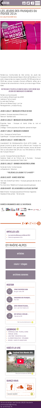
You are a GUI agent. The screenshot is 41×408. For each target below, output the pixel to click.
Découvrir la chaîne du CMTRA (23, 373)
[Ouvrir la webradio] (17, 329)
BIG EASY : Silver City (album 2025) (17, 340)
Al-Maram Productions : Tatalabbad (18, 338)
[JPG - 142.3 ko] (21, 216)
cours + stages (20, 263)
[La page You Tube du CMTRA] (29, 390)
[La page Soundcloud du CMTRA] (20, 390)
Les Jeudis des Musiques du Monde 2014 (19, 235)
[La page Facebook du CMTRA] (11, 390)
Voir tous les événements (24, 322)
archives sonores (20, 274)
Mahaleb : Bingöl (13, 334)
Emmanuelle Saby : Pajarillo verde (18, 332)
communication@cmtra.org (8, 404)
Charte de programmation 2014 (15, 237)
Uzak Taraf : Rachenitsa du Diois (17, 336)
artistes (20, 253)
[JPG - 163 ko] (17, 216)
